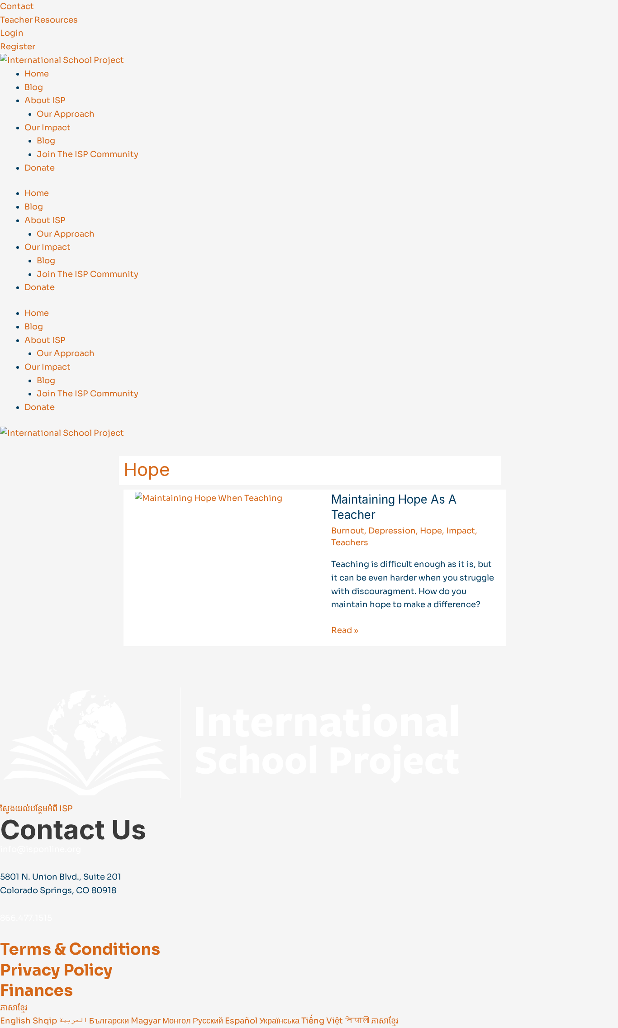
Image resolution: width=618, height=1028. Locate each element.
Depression (392, 531)
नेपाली (358, 1021)
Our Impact (47, 128)
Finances (36, 990)
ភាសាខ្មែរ (13, 1008)
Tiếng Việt (323, 1021)
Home (36, 74)
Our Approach (66, 114)
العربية (74, 1021)
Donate (39, 168)
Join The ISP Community (87, 154)
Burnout (347, 531)
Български (110, 1021)
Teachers (349, 542)
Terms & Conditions (80, 949)
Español (242, 1021)
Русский (209, 1021)
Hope (431, 531)
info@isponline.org (40, 849)
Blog (33, 87)
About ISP (45, 100)
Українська (280, 1021)
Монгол (177, 1021)
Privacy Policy (56, 970)
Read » (344, 629)
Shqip (46, 1021)
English (16, 1021)
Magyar (146, 1021)
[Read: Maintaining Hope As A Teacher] (208, 498)
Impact (460, 531)
